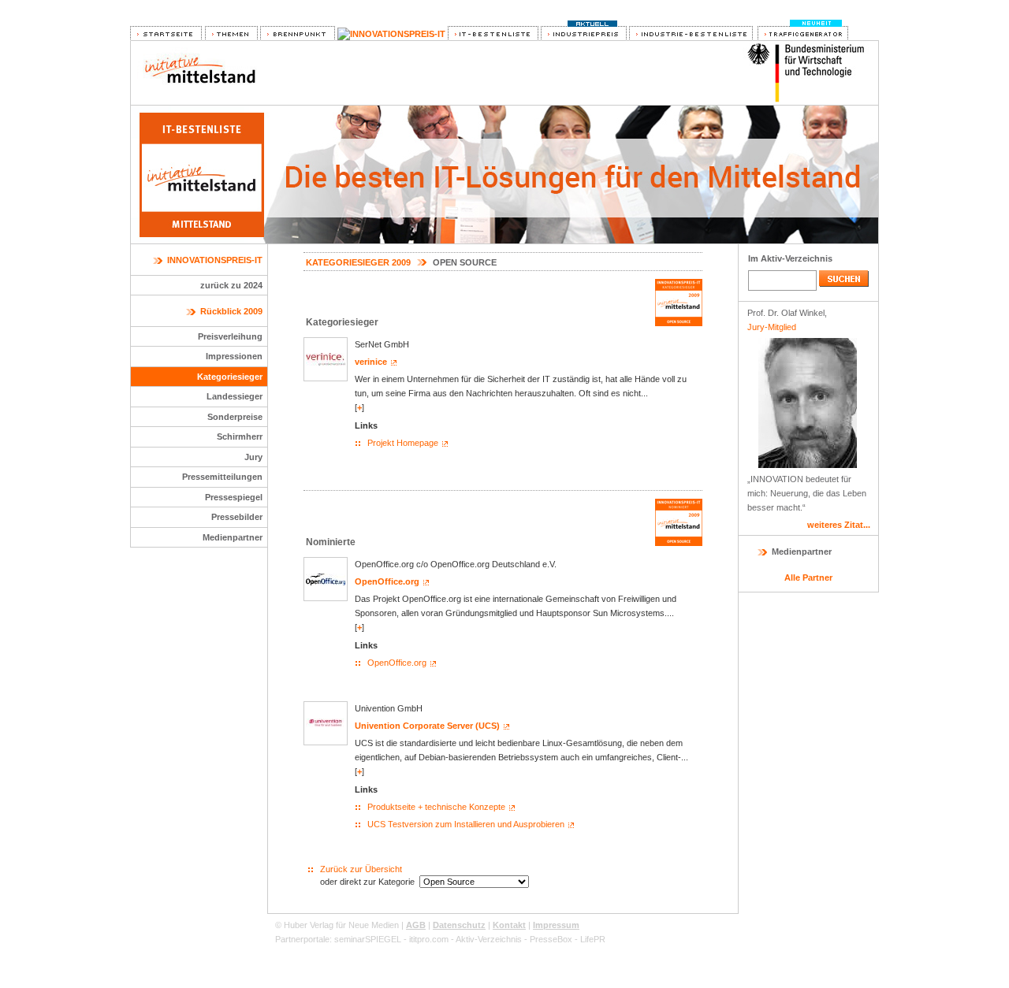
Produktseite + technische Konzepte (436, 807)
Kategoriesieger (229, 376)
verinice (371, 361)
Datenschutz (459, 925)
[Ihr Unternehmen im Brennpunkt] (297, 34)
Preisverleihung (230, 336)
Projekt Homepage (402, 443)
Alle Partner (808, 577)
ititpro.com (429, 939)
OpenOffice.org (387, 581)
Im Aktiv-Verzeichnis (790, 258)
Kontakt (509, 925)
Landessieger (234, 396)
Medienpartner (232, 537)
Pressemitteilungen (222, 476)
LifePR (592, 939)
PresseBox (551, 939)
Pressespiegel (233, 497)
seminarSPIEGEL (367, 939)
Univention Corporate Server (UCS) (427, 725)
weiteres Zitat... (838, 524)
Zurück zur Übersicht (361, 869)
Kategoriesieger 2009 (358, 262)
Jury (253, 457)
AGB (416, 925)
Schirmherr (239, 436)
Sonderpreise (234, 417)
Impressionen (234, 356)
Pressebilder (236, 517)
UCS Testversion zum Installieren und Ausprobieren (465, 824)
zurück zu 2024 (231, 285)
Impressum (556, 925)
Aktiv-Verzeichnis (489, 939)
